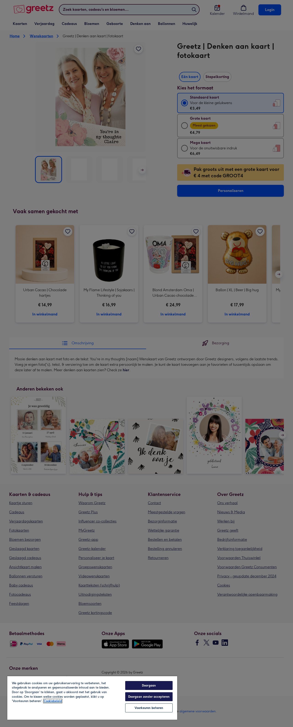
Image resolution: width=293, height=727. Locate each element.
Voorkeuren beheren (149, 708)
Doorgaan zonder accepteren (149, 696)
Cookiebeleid (53, 701)
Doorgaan (149, 685)
